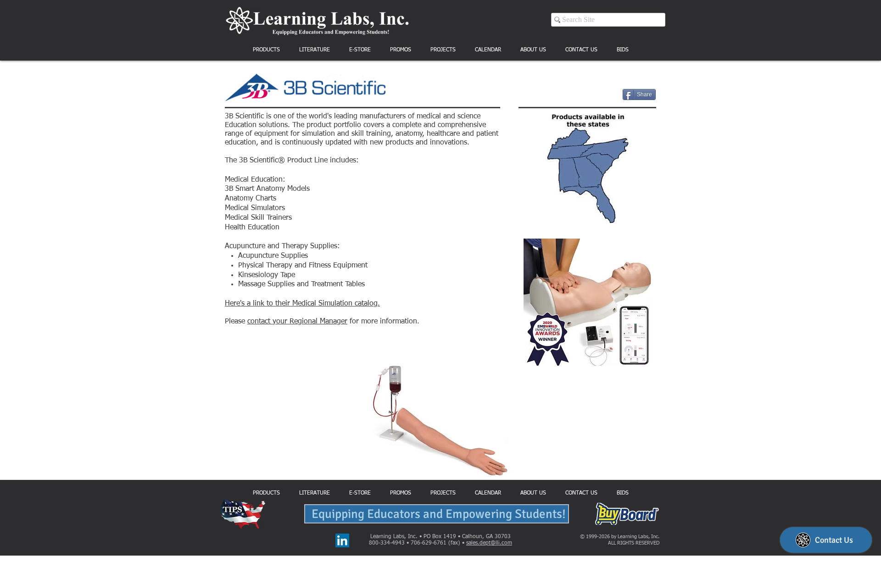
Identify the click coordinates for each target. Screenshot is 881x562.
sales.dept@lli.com (489, 543)
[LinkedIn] (342, 540)
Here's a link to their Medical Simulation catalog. (302, 303)
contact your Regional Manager (297, 321)
